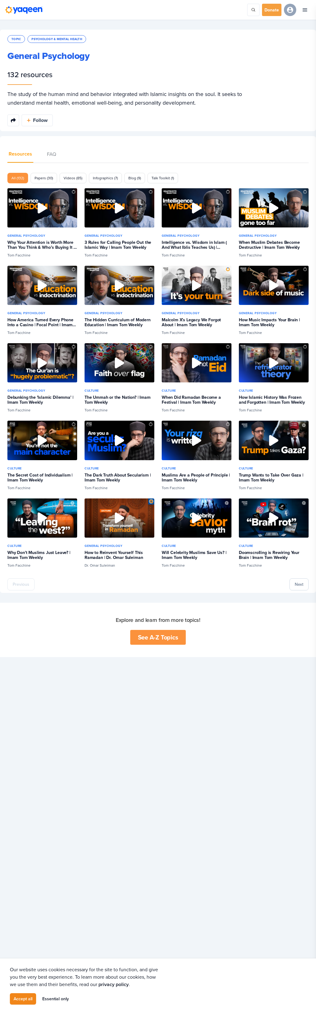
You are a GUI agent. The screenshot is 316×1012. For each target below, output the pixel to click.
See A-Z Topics (158, 637)
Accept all (23, 999)
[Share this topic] (13, 120)
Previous (21, 584)
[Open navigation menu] (305, 10)
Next (299, 584)
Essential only (55, 999)
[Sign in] (290, 10)
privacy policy (113, 984)
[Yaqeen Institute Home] (24, 10)
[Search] (253, 10)
